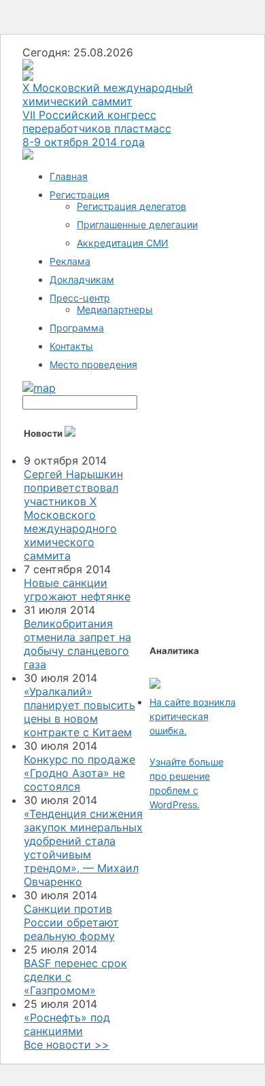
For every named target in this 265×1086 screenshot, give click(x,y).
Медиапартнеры (115, 309)
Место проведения (93, 364)
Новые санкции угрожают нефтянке (77, 589)
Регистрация (79, 194)
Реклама (70, 261)
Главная (69, 176)
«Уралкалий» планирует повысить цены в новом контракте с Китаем (79, 712)
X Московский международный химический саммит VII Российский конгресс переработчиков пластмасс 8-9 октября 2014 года (107, 115)
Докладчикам (82, 279)
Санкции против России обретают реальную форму (71, 922)
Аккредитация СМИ (123, 243)
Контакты (71, 346)
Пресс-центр (80, 298)
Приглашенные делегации (137, 224)
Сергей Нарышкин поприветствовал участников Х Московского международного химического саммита (73, 514)
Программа (77, 327)
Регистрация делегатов (131, 206)
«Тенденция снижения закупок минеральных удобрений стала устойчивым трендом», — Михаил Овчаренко (83, 847)
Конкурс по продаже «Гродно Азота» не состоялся (79, 773)
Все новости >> (66, 1044)
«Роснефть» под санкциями (67, 1024)
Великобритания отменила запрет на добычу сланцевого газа (77, 644)
